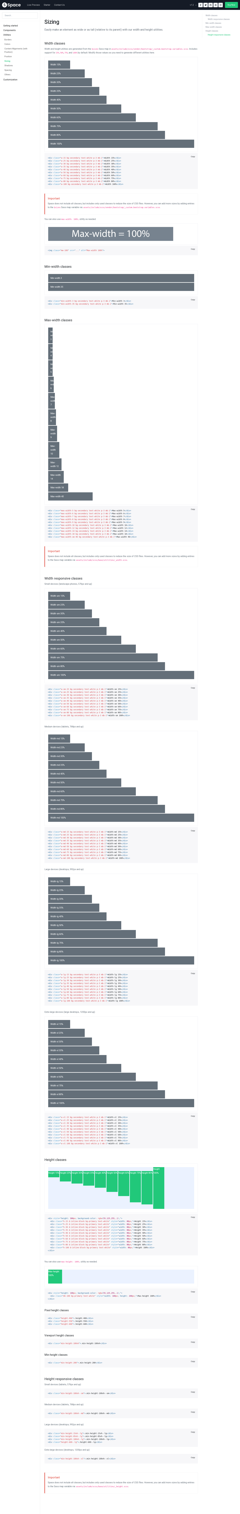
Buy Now (231, 5)
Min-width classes (213, 23)
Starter (47, 5)
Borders (8, 40)
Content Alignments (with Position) (15, 50)
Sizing (7, 61)
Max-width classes (214, 27)
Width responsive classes (219, 19)
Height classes (212, 31)
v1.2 (192, 5)
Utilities (7, 35)
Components (9, 30)
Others (7, 74)
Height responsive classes (219, 35)
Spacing (8, 70)
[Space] (12, 5)
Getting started (10, 25)
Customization (10, 79)
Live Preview (33, 5)
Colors (7, 44)
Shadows (8, 65)
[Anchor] (67, 43)
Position (8, 56)
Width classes (212, 15)
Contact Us (59, 5)
